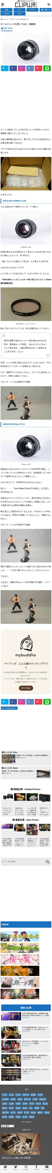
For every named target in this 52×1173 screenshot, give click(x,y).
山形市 (4, 1104)
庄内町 (24, 1104)
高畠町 (18, 1117)
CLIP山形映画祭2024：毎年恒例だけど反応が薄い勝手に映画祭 (35, 1056)
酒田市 (40, 1112)
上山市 (11, 1095)
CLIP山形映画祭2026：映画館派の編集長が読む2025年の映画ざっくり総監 (35, 1014)
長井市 (4, 1117)
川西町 (18, 1104)
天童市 (19, 1099)
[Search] (47, 862)
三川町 (4, 1095)
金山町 (46, 1112)
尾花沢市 (42, 1099)
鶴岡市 (31, 1117)
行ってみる (26, 688)
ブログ (19, 13)
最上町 (45, 1104)
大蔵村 (13, 1099)
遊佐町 (33, 1112)
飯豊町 (11, 1117)
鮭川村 (24, 1117)
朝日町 (4, 1108)
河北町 (24, 1108)
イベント (32, 9)
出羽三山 (25, 1095)
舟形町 (19, 1112)
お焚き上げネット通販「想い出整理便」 (17, 1158)
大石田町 (5, 1099)
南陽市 (33, 1095)
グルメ (19, 9)
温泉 (6, 9)
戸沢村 (31, 1104)
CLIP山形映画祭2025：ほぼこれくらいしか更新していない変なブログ (35, 1028)
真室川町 (5, 1112)
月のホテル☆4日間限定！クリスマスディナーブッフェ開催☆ (35, 1042)
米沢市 (13, 1112)
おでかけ (6, 13)
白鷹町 (36, 1108)
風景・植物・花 (45, 9)
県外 (42, 1108)
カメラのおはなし (9, 708)
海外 (31, 1108)
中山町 (18, 1095)
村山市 (11, 1108)
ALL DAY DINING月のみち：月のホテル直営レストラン (35, 1070)
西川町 (26, 1112)
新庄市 (38, 1104)
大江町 (40, 1095)
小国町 (35, 1099)
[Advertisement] (26, 99)
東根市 (18, 1108)
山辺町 (11, 1104)
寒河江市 (27, 1099)
